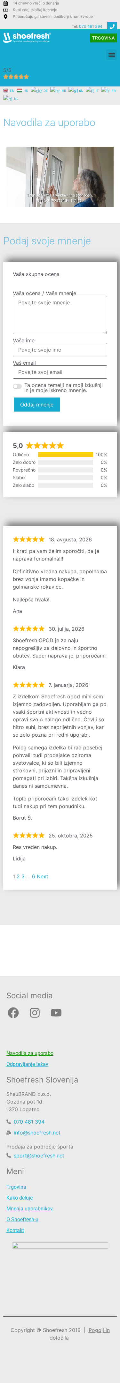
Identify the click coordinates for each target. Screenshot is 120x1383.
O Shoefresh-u (22, 1219)
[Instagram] (34, 1012)
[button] (111, 54)
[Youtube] (56, 1012)
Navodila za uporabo (29, 1053)
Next (42, 876)
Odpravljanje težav (27, 1064)
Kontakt (15, 1230)
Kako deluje (19, 1198)
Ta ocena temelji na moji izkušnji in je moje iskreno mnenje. (63, 388)
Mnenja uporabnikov (29, 1209)
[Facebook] (13, 1012)
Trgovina (16, 1187)
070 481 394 (90, 26)
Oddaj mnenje (36, 404)
